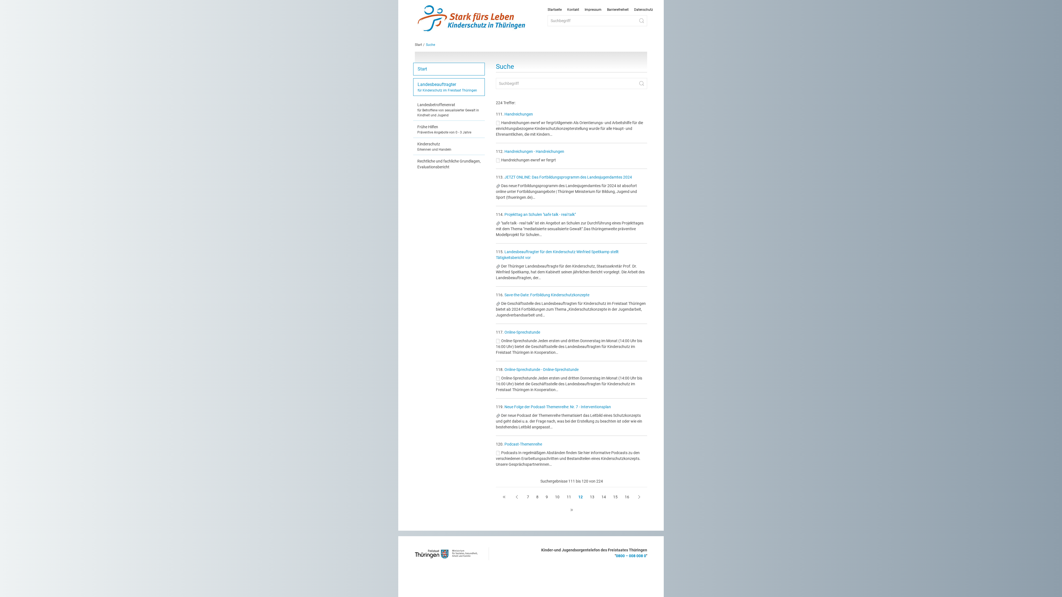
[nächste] (639, 497)
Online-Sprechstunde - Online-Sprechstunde (541, 369)
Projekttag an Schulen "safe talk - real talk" (540, 214)
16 (627, 497)
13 (592, 497)
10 (557, 497)
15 (615, 497)
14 (604, 497)
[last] (571, 510)
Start (418, 45)
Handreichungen (518, 114)
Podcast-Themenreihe (523, 444)
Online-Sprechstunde (522, 332)
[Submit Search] (641, 20)
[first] (504, 497)
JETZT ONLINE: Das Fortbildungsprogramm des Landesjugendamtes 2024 (568, 177)
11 (569, 497)
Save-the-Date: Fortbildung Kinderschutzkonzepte (546, 295)
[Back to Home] (471, 18)
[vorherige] (516, 497)
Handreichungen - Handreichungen (534, 151)
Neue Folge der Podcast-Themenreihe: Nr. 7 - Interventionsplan (557, 407)
